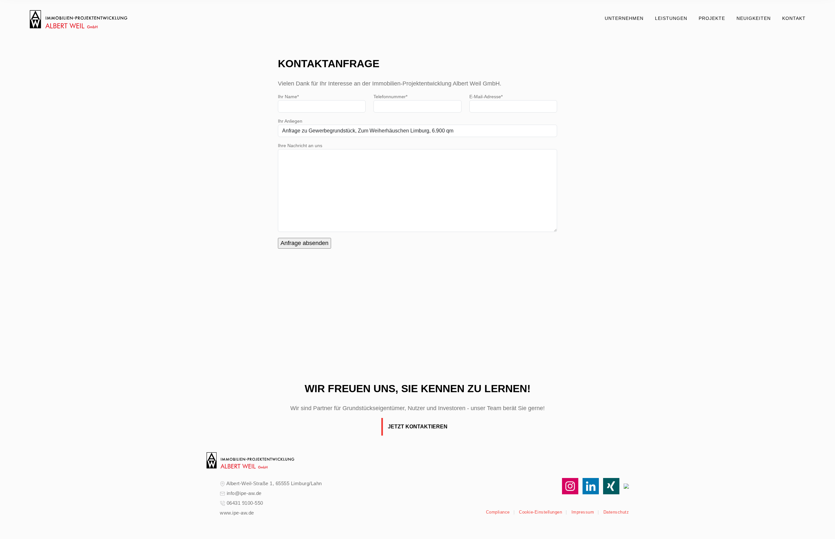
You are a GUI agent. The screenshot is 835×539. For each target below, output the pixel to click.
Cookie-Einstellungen (540, 512)
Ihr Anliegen (290, 121)
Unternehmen (624, 18)
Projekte (712, 18)
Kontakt (794, 18)
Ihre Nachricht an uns (300, 145)
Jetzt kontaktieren (418, 426)
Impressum (582, 512)
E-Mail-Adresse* (486, 96)
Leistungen (671, 18)
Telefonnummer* (390, 96)
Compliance (498, 512)
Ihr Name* (288, 96)
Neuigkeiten (753, 18)
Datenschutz (616, 512)
